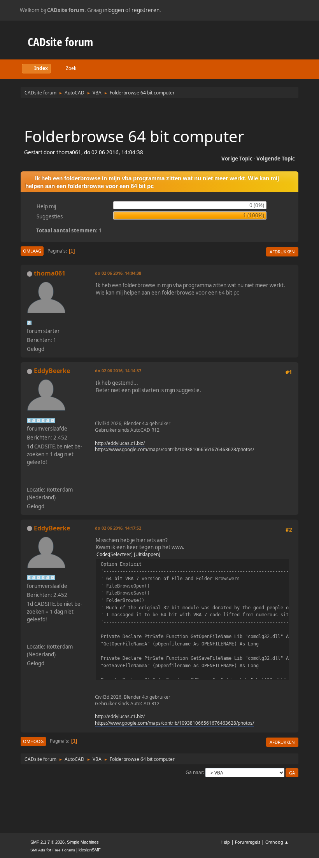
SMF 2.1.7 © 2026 (47, 842)
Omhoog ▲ (277, 842)
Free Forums (64, 850)
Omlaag (32, 251)
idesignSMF (90, 850)
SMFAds (37, 850)
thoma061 (49, 273)
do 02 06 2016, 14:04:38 (118, 273)
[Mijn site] (30, 479)
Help (225, 842)
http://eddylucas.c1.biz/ (120, 443)
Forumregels (247, 842)
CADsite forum (60, 42)
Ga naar (194, 772)
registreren (145, 10)
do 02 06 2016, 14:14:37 (118, 370)
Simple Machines (83, 842)
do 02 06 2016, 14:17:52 (118, 528)
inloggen (113, 10)
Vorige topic (236, 158)
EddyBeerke (52, 370)
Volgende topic (275, 158)
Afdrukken (282, 252)
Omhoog (33, 741)
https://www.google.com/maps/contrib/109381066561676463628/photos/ (174, 449)
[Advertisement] (159, 112)
